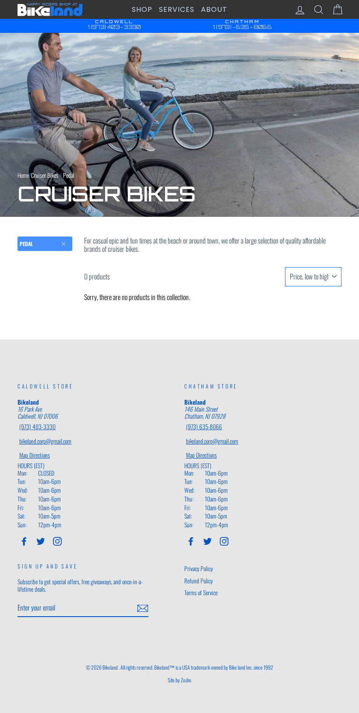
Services (176, 9)
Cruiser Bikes (44, 175)
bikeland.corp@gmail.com (45, 441)
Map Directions (34, 455)
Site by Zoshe (179, 680)
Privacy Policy (198, 568)
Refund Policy (198, 580)
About (214, 9)
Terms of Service (201, 592)
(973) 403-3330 (37, 426)
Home (23, 175)
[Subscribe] (142, 608)
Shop (142, 9)
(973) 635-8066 (204, 426)
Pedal (26, 243)
